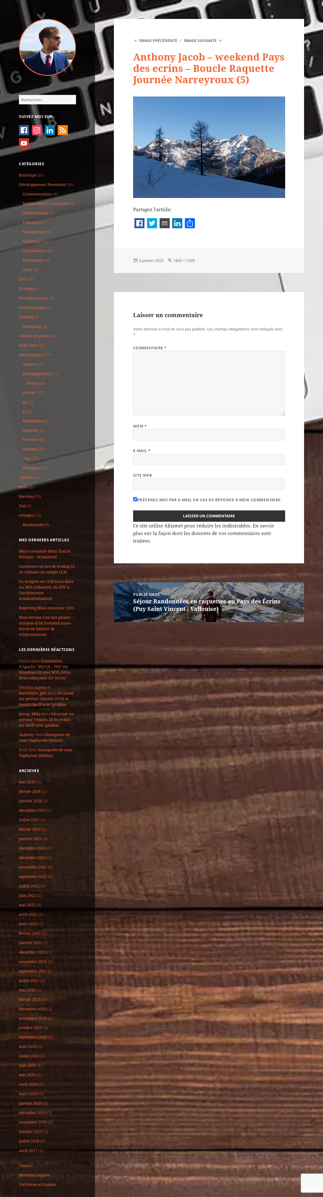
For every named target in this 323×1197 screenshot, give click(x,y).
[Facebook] (139, 224)
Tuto (27, 458)
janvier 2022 (30, 942)
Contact (25, 1165)
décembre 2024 (32, 848)
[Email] (164, 224)
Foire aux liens (32, 307)
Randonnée (33, 524)
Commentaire (150, 348)
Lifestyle (26, 477)
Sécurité (30, 430)
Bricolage (27, 175)
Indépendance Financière (45, 203)
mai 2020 (27, 1075)
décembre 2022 (32, 857)
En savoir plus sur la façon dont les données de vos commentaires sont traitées (203, 533)
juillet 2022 (29, 886)
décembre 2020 (32, 1009)
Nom (140, 426)
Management (34, 232)
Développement (36, 373)
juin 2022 (27, 895)
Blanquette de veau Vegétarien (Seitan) (44, 737)
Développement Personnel (42, 184)
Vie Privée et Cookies (37, 1184)
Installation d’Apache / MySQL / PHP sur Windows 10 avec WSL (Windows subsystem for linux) (45, 669)
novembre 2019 (33, 1122)
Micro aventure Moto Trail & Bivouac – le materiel (45, 554)
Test (22, 505)
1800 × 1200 (184, 260)
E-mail (142, 450)
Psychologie (33, 260)
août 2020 (28, 1046)
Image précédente (158, 40)
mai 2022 (27, 905)
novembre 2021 (33, 961)
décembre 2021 (32, 952)
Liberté (29, 222)
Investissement (36, 213)
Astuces (29, 364)
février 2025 (30, 829)
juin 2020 (27, 1065)
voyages (26, 515)
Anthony (27, 734)
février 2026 (30, 791)
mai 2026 (27, 782)
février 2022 (30, 933)
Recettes (26, 496)
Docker (29, 392)
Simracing (32, 326)
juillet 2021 (29, 980)
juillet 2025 (29, 819)
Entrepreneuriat (33, 298)
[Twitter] (152, 224)
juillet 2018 (29, 1141)
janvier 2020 (30, 1103)
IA (24, 411)
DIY (22, 279)
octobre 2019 (30, 1131)
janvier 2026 (30, 801)
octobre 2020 (30, 1027)
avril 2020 (28, 1084)
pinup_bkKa (30, 714)
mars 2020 (28, 1093)
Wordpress (32, 468)
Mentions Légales (34, 1175)
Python (32, 383)
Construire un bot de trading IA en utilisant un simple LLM (47, 569)
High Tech (28, 345)
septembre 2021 (33, 971)
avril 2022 (28, 914)
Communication (37, 194)
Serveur (30, 439)
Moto (23, 487)
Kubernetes (33, 421)
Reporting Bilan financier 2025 (47, 608)
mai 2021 (27, 990)
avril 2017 (28, 1150)
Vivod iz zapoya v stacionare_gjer (34, 690)
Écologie (26, 288)
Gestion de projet (34, 336)
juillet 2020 (29, 1056)
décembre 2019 (32, 1112)
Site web (142, 475)
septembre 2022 (33, 876)
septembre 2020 (33, 1037)
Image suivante (200, 40)
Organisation (34, 250)
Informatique (31, 354)
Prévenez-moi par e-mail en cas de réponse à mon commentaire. (209, 500)
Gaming (26, 317)
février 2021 (30, 999)
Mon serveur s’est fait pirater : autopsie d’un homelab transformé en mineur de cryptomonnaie (46, 626)
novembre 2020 (33, 1018)
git (25, 402)
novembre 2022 (33, 867)
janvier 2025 (30, 838)
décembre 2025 (32, 810)
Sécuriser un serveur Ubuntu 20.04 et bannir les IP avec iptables (46, 698)
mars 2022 (28, 924)
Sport (27, 269)
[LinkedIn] (177, 224)
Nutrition (31, 241)
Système (30, 449)
